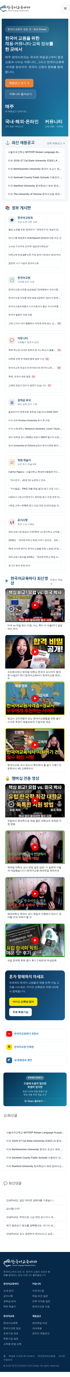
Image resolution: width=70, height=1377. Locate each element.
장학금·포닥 (9, 1301)
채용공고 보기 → (19, 83)
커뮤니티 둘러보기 (20, 94)
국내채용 (37, 1328)
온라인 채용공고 (41, 1333)
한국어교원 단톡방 (21, 1047)
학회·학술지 (9, 1306)
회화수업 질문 (10, 1338)
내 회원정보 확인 (19, 1060)
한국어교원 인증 (41, 1306)
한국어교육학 (10, 1323)
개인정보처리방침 (46, 1356)
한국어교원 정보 (12, 1328)
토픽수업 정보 (10, 1333)
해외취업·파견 (39, 1323)
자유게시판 (38, 1290)
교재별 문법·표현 (12, 1344)
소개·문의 (8, 1290)
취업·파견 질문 (40, 1296)
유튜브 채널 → (56, 581)
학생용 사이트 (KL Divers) (22, 1356)
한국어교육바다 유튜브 (26, 1033)
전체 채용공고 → (56, 143)
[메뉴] (65, 8)
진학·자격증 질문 (41, 1301)
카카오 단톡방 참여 (23, 1001)
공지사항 (8, 1296)
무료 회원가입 (20, 1012)
